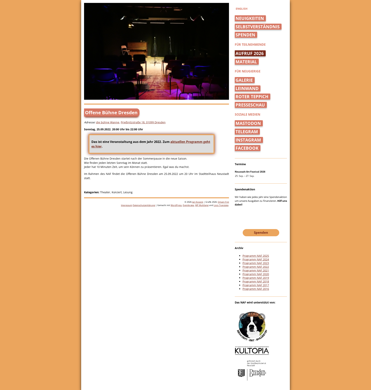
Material (246, 62)
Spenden (245, 35)
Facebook (247, 148)
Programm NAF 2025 (256, 256)
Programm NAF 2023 (256, 263)
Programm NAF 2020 (256, 274)
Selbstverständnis (258, 27)
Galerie (244, 80)
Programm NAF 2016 (256, 289)
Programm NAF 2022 (256, 267)
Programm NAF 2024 (256, 259)
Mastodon (248, 123)
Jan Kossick (197, 201)
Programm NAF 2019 (256, 278)
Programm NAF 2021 (256, 270)
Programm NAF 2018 (256, 281)
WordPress (176, 205)
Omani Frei (223, 201)
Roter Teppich (252, 97)
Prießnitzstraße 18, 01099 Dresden (143, 122)
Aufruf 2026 (250, 53)
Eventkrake (188, 205)
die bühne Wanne (107, 122)
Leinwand (247, 88)
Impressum (126, 205)
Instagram (248, 140)
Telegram (247, 132)
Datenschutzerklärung (144, 205)
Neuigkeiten (250, 18)
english (242, 8)
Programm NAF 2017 (256, 285)
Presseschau (250, 105)
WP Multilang (201, 205)
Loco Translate (221, 205)
